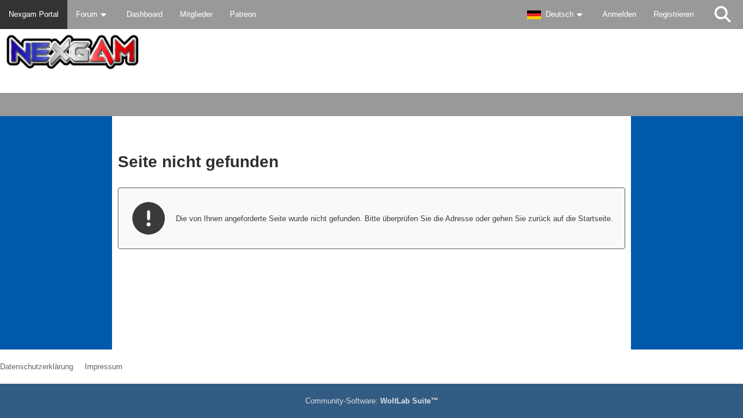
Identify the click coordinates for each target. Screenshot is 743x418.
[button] (556, 14)
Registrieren (674, 14)
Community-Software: (371, 401)
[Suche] (722, 14)
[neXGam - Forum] (371, 52)
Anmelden (619, 14)
